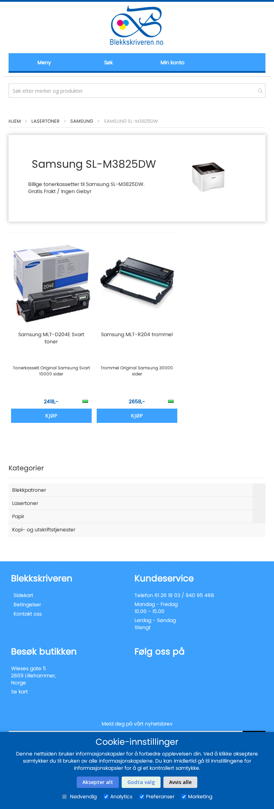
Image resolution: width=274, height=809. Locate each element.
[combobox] (137, 91)
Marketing (200, 796)
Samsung (81, 121)
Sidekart (23, 595)
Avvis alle (180, 782)
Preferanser (160, 796)
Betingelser (27, 604)
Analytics (121, 796)
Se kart (19, 691)
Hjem (15, 121)
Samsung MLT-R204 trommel (137, 334)
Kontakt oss (28, 613)
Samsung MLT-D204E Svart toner (51, 338)
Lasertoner (45, 121)
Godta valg (141, 782)
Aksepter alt (97, 782)
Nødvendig (82, 796)
